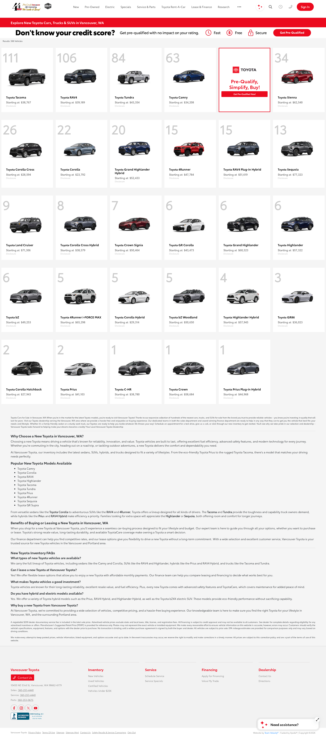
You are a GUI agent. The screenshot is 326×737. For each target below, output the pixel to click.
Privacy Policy (34, 732)
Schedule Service (154, 676)
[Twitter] (28, 707)
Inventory (95, 669)
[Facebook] (14, 707)
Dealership (267, 669)
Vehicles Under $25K (100, 690)
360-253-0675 (25, 700)
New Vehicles (95, 676)
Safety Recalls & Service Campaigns (109, 732)
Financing (209, 669)
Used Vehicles (96, 681)
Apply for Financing (213, 676)
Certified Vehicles (98, 685)
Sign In (305, 7)
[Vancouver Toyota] (26, 7)
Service (150, 669)
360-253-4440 (26, 690)
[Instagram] (21, 707)
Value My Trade (210, 681)
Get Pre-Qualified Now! (244, 94)
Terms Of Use (48, 732)
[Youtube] (35, 707)
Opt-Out (132, 732)
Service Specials (154, 681)
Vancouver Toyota (19, 732)
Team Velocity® (271, 732)
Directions (264, 681)
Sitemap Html (72, 732)
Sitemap (60, 732)
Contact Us (24, 677)
